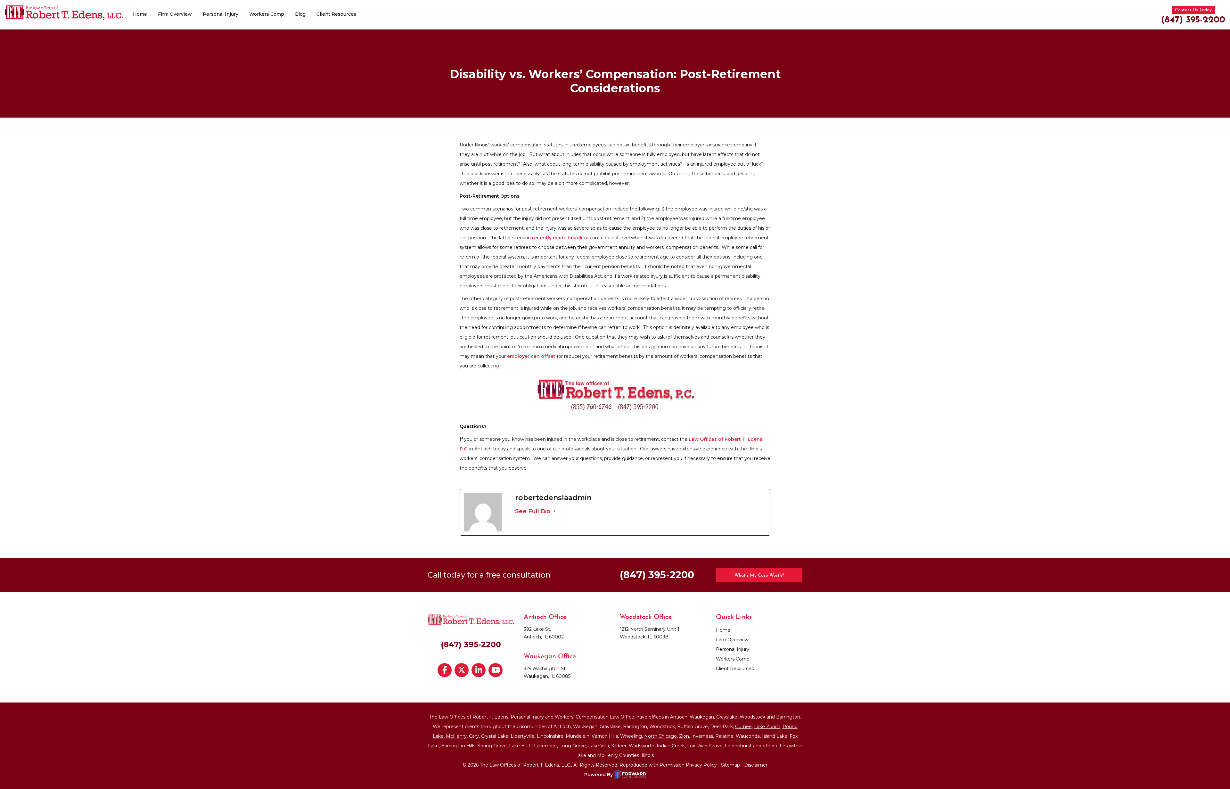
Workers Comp (266, 14)
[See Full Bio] (554, 511)
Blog (300, 14)
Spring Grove (492, 746)
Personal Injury (220, 14)
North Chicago (660, 736)
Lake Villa (598, 746)
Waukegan (702, 717)
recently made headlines (561, 238)
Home (140, 14)
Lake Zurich (767, 726)
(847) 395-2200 (1193, 20)
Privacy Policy (701, 765)
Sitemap (730, 765)
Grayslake (726, 717)
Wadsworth (641, 746)
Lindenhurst (738, 746)
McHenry (456, 736)
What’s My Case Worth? (759, 575)
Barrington (788, 717)
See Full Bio (532, 511)
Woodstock (752, 717)
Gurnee (743, 726)
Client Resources (336, 14)
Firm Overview (175, 14)
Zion (684, 736)
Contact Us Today (1193, 10)
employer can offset (531, 356)
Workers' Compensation (582, 717)
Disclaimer (755, 765)
